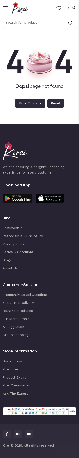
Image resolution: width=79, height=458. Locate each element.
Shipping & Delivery (18, 303)
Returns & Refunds (18, 311)
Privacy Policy (14, 244)
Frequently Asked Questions (25, 295)
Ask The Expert (15, 393)
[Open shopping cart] (66, 8)
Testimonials (13, 228)
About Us (10, 268)
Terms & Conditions (18, 252)
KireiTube (10, 369)
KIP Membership (16, 319)
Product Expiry (15, 377)
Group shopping (16, 335)
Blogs (7, 260)
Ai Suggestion (13, 327)
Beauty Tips (12, 361)
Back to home (30, 103)
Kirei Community (16, 385)
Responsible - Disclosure (23, 236)
